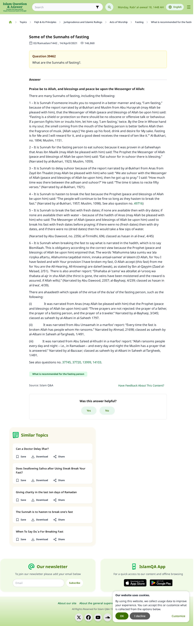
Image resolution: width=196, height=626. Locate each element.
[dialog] (151, 606)
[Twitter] (79, 617)
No (107, 410)
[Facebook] (88, 617)
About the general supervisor (98, 603)
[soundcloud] (108, 617)
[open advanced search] (97, 7)
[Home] (10, 22)
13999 (86, 362)
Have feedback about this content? (141, 385)
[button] (20, 456)
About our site (67, 603)
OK (122, 616)
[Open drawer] (188, 7)
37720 (76, 362)
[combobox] (65, 7)
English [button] (177, 7)
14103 (97, 362)
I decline (139, 616)
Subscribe (74, 583)
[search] (109, 7)
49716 (138, 203)
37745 (66, 362)
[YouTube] (98, 617)
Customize (178, 616)
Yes (89, 410)
